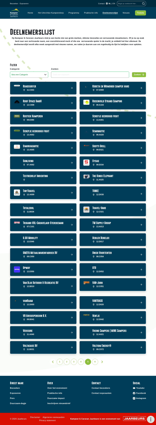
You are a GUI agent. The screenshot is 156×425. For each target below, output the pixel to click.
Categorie (15, 69)
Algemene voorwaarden (54, 417)
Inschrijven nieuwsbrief (58, 403)
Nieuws (126, 13)
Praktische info (91, 13)
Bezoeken (14, 4)
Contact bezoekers (101, 388)
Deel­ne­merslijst (110, 13)
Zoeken (54, 69)
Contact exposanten (102, 393)
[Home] (15, 13)
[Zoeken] (143, 3)
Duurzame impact (56, 398)
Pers (12, 398)
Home (30, 13)
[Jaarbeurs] (134, 418)
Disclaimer (35, 417)
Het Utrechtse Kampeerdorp (51, 13)
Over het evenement (57, 388)
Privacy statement (47, 420)
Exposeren (24, 4)
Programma (73, 13)
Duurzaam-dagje (18, 403)
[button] (43, 88)
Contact (101, 4)
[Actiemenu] (151, 419)
